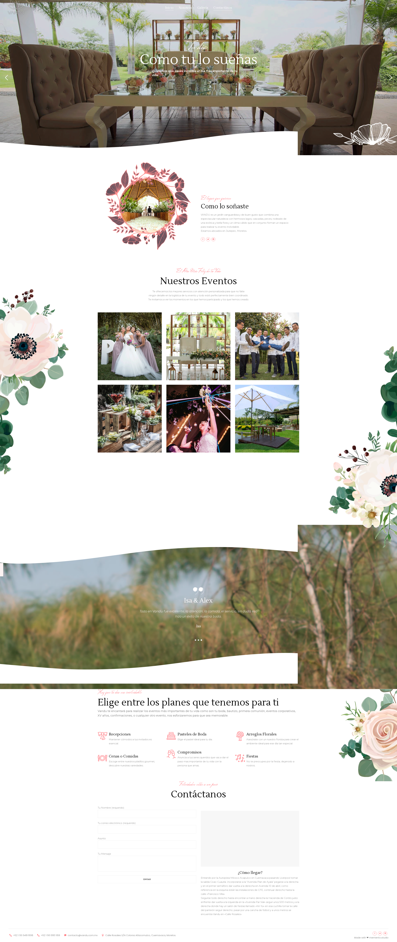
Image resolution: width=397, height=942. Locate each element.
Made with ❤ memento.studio (371, 937)
